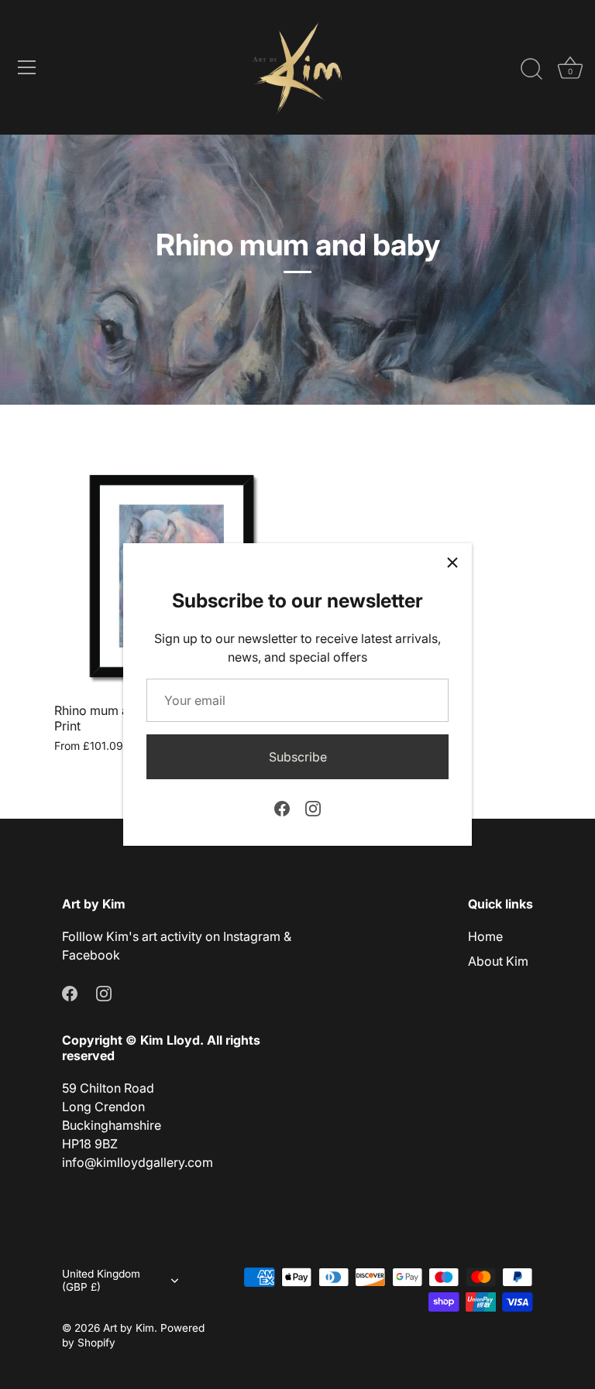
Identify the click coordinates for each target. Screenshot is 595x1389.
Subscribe (298, 757)
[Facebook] (282, 807)
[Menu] (27, 67)
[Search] (531, 70)
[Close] (452, 563)
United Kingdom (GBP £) (101, 1280)
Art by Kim (128, 1328)
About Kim (498, 961)
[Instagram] (313, 807)
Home (485, 936)
